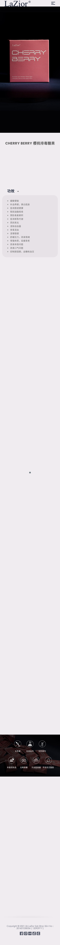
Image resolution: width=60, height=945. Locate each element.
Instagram (26, 933)
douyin (38, 933)
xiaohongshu (30, 933)
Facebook (21, 933)
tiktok (34, 933)
